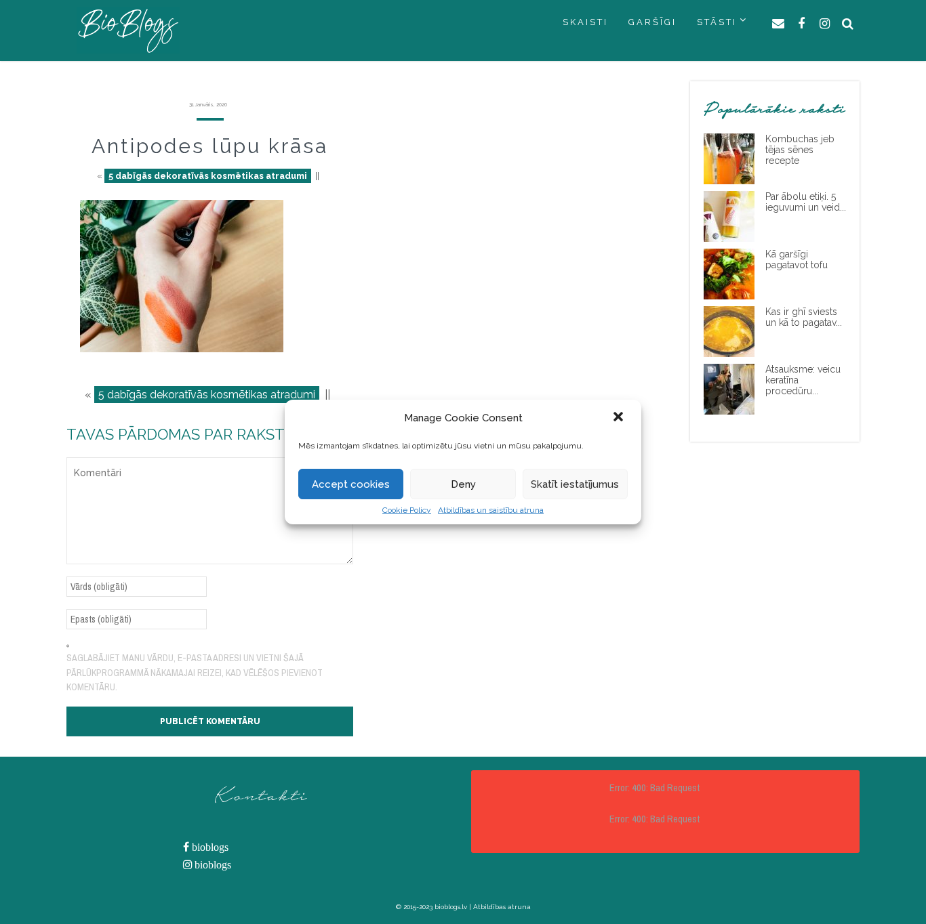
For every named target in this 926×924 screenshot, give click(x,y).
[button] (619, 418)
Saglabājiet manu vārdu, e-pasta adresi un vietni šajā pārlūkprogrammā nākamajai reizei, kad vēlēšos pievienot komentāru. (194, 672)
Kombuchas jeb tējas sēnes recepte (799, 149)
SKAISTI (585, 22)
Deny (463, 484)
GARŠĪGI (652, 22)
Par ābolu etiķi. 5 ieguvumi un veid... (805, 202)
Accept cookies (351, 484)
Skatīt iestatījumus (575, 484)
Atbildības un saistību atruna (491, 510)
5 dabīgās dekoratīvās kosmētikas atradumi (207, 176)
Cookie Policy (406, 510)
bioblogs (208, 847)
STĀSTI (717, 22)
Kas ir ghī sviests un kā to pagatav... (803, 317)
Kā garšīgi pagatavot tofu (796, 259)
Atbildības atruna (502, 906)
